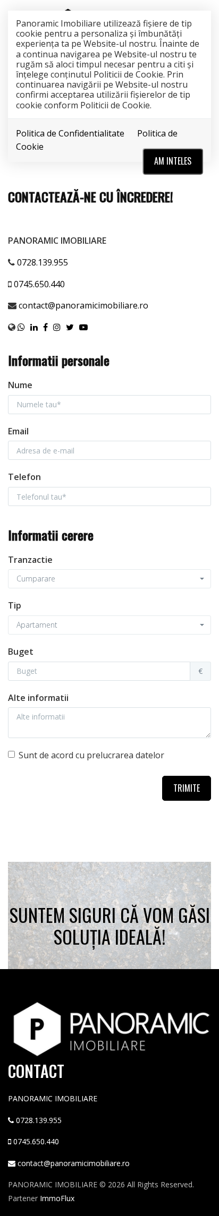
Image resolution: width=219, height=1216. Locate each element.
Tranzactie (30, 560)
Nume (20, 385)
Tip (14, 605)
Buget (20, 651)
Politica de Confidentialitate (70, 133)
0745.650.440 (39, 284)
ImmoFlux (57, 1198)
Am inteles (172, 161)
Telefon (24, 477)
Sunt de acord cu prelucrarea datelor (91, 755)
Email (18, 431)
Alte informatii (38, 698)
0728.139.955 (42, 262)
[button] (109, 578)
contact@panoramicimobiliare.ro (83, 305)
